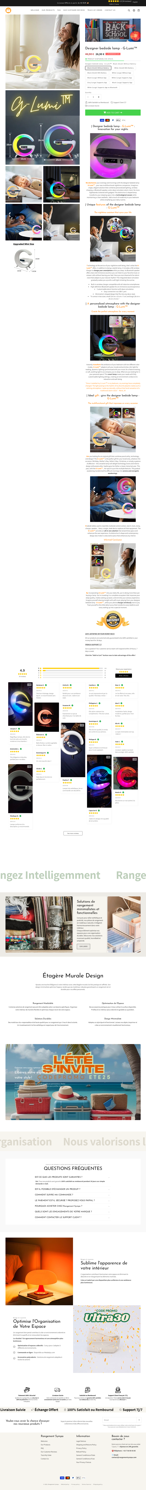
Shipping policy (98, 1484)
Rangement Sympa (53, 1484)
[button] (129, 10)
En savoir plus (23, 1094)
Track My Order (46, 1455)
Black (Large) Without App (96, 78)
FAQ (42, 1448)
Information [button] (83, 1436)
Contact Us (45, 1458)
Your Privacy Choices (83, 1462)
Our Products (45, 1444)
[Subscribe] (139, 1420)
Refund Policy (81, 1452)
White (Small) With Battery (124, 68)
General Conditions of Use (85, 1458)
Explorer (83, 946)
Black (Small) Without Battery (98, 68)
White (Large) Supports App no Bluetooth (102, 87)
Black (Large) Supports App (122, 82)
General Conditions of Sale (85, 1455)
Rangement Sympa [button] (52, 1436)
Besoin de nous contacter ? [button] (120, 1438)
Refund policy (65, 1484)
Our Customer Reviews (49, 1452)
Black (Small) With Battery (97, 73)
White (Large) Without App (121, 73)
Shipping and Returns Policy (86, 1444)
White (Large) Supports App (122, 78)
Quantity (88, 92)
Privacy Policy (81, 1448)
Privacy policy (75, 1484)
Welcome (44, 1441)
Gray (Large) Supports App (97, 82)
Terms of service (86, 1484)
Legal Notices (81, 1441)
